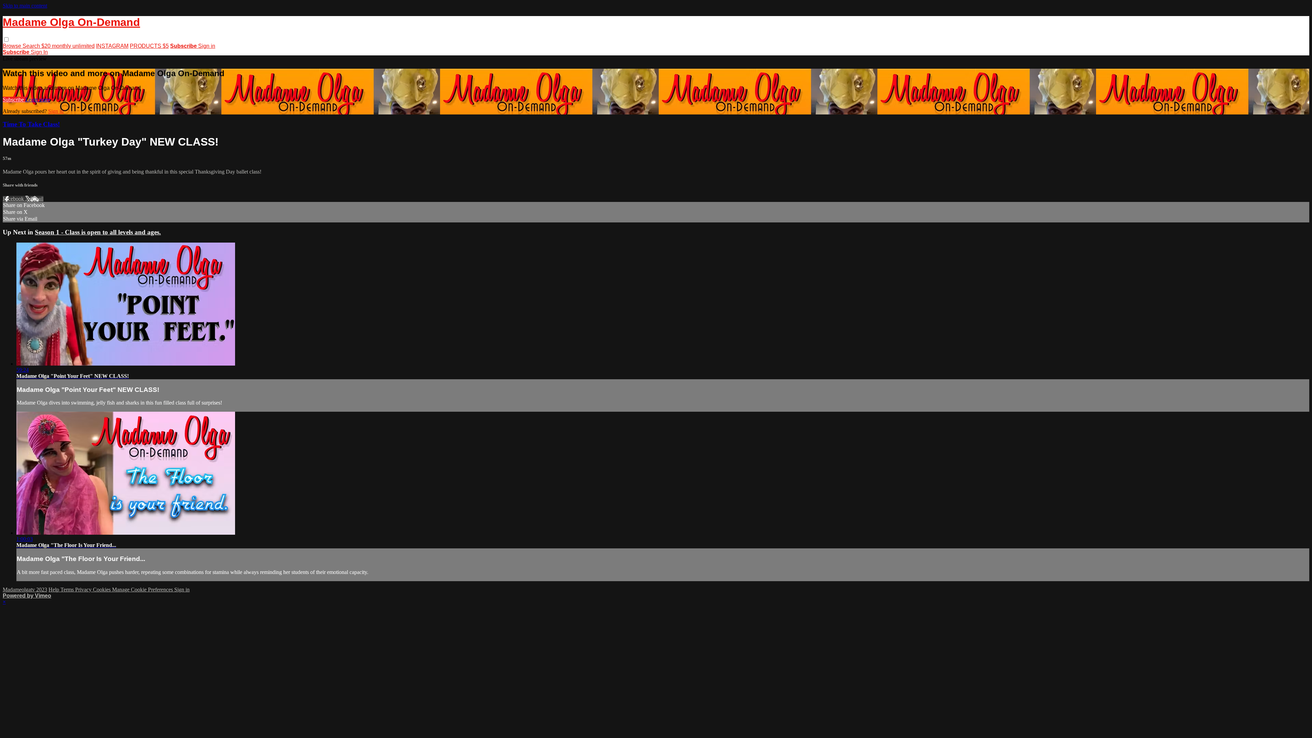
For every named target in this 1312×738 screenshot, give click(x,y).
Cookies (102, 589)
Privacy (84, 589)
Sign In (39, 52)
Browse (13, 46)
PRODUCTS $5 (149, 46)
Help (54, 589)
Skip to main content (25, 6)
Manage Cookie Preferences (143, 589)
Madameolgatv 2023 (25, 589)
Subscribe (14, 99)
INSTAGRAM (112, 46)
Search (32, 46)
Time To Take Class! (31, 124)
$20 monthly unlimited (68, 46)
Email (37, 199)
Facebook (14, 199)
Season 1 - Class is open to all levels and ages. (98, 232)
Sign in (206, 46)
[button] (6, 39)
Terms (67, 589)
